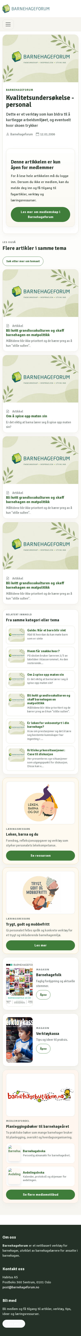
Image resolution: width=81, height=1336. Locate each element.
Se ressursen (41, 856)
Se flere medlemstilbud (40, 1195)
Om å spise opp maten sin (26, 416)
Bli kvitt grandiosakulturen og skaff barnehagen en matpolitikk (35, 332)
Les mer (40, 945)
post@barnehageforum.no (20, 1287)
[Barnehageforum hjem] (25, 8)
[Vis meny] (8, 24)
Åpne (43, 995)
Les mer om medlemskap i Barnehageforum (40, 214)
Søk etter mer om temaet (23, 261)
